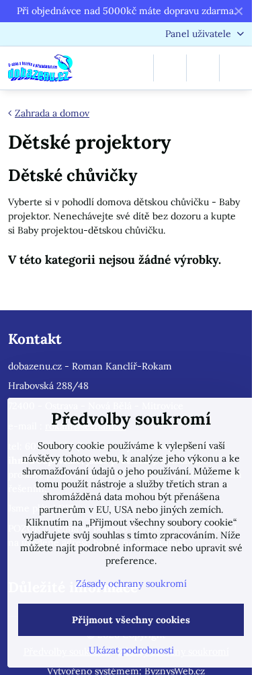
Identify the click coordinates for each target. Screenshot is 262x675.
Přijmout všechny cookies (131, 620)
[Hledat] (170, 68)
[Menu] (236, 68)
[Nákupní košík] (203, 68)
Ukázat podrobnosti (131, 650)
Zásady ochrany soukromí (131, 583)
